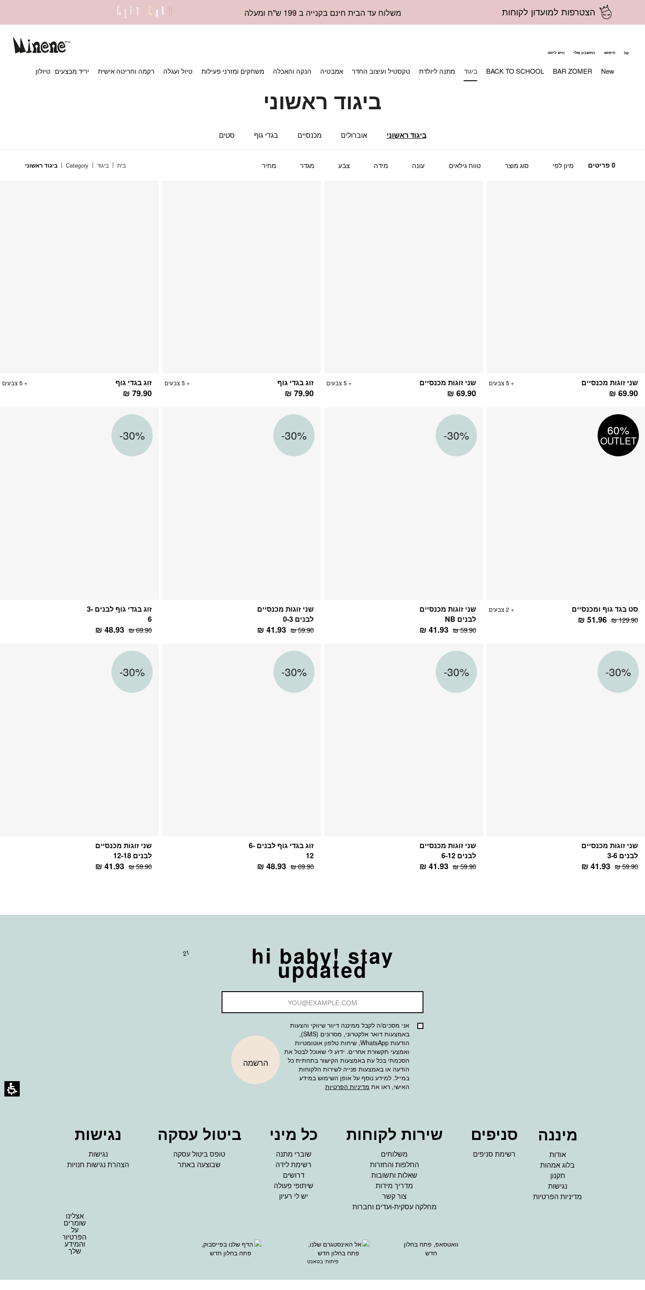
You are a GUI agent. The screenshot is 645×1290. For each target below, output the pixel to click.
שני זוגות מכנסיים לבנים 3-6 (609, 850)
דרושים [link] (294, 1175)
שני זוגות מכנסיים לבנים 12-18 (123, 850)
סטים (227, 135)
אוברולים (354, 135)
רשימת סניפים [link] (494, 1154)
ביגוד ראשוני (406, 135)
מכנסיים (309, 135)
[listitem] (403, 294)
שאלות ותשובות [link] (394, 1175)
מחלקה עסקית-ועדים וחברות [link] (394, 1206)
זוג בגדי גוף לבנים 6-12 (281, 850)
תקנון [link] (557, 1175)
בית (120, 165)
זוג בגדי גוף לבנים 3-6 (119, 614)
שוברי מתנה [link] (294, 1154)
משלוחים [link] (394, 1154)
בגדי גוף (266, 135)
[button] (609, 46)
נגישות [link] (557, 1186)
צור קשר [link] (394, 1196)
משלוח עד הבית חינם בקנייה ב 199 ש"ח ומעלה (322, 12)
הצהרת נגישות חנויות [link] (98, 1164)
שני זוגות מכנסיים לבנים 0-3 (285, 614)
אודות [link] (557, 1154)
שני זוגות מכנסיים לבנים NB (447, 614)
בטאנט (315, 1261)
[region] (82, 165)
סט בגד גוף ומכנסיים (605, 609)
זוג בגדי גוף (295, 382)
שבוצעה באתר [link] (199, 1164)
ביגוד (102, 165)
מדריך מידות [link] (394, 1185)
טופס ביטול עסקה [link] (199, 1154)
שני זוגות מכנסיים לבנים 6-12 (447, 850)
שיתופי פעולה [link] (293, 1185)
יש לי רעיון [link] (293, 1196)
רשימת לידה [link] (294, 1164)
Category (76, 165)
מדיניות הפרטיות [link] (557, 1196)
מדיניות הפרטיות (347, 1086)
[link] (145, 17)
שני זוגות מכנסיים (609, 382)
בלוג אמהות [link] (557, 1165)
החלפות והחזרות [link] (394, 1164)
